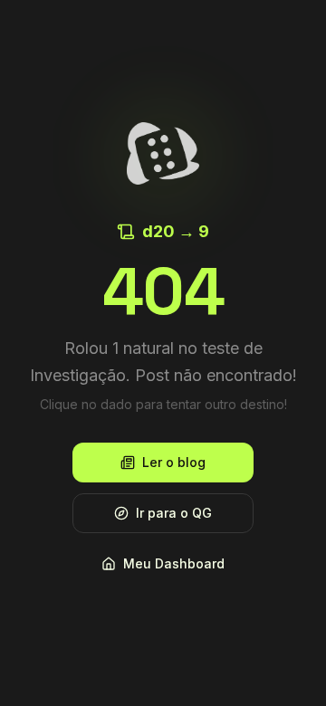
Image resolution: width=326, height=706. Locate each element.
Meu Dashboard (174, 563)
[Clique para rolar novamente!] (163, 153)
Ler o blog (174, 462)
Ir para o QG (174, 512)
